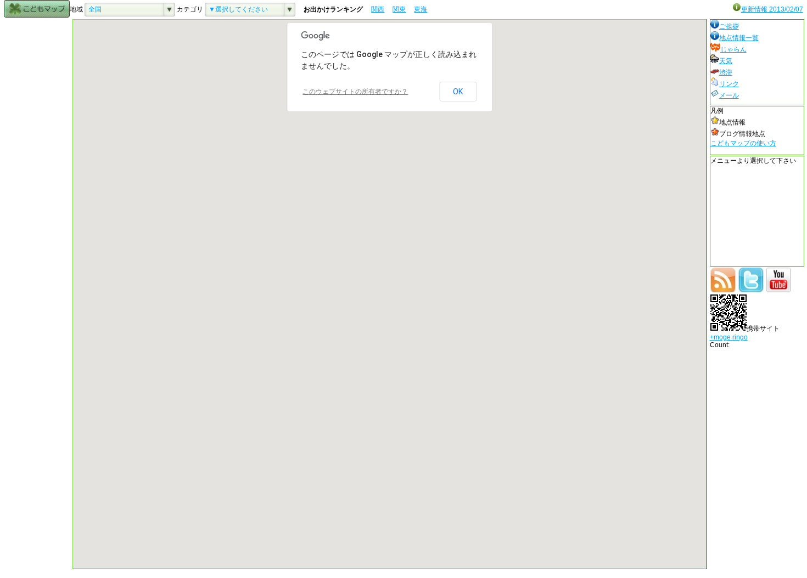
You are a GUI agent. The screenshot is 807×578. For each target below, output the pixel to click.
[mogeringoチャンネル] (778, 290)
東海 (420, 9)
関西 (377, 9)
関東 (399, 9)
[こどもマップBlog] (723, 290)
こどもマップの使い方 (743, 143)
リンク (729, 84)
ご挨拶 (729, 26)
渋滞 (725, 72)
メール (729, 95)
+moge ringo (729, 337)
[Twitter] (751, 290)
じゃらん (733, 49)
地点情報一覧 (739, 38)
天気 (725, 61)
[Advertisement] (37, 183)
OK (458, 91)
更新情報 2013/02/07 (772, 9)
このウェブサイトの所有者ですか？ (355, 91)
